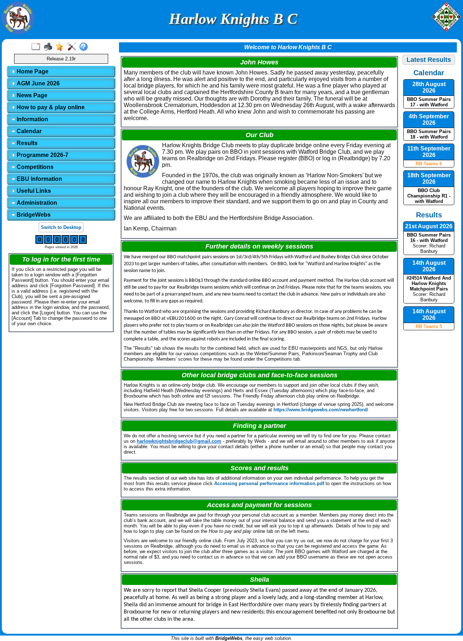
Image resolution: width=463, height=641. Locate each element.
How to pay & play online (50, 107)
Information (31, 119)
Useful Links (33, 191)
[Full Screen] (37, 47)
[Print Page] (49, 47)
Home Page (31, 71)
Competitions (34, 167)
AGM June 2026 (37, 83)
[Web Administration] (73, 47)
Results (26, 143)
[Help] (85, 47)
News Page (31, 95)
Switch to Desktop (61, 227)
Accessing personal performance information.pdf (269, 483)
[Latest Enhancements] (61, 47)
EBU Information (38, 179)
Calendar (28, 131)
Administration (36, 203)
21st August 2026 (429, 226)
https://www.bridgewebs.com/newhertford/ (320, 409)
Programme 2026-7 (41, 155)
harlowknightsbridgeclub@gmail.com (179, 441)
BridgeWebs (33, 215)
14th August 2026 (429, 266)
